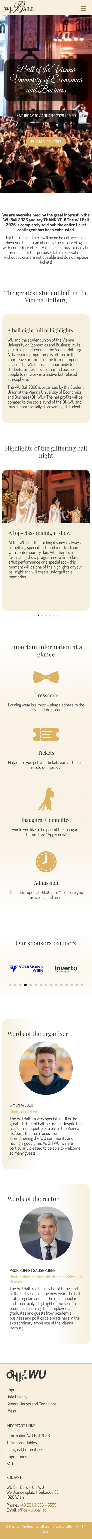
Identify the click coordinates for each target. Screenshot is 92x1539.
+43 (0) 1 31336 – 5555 (38, 1505)
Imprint (12, 1389)
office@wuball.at (32, 1510)
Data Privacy (16, 1396)
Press (11, 1411)
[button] (34, 615)
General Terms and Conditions (31, 1403)
